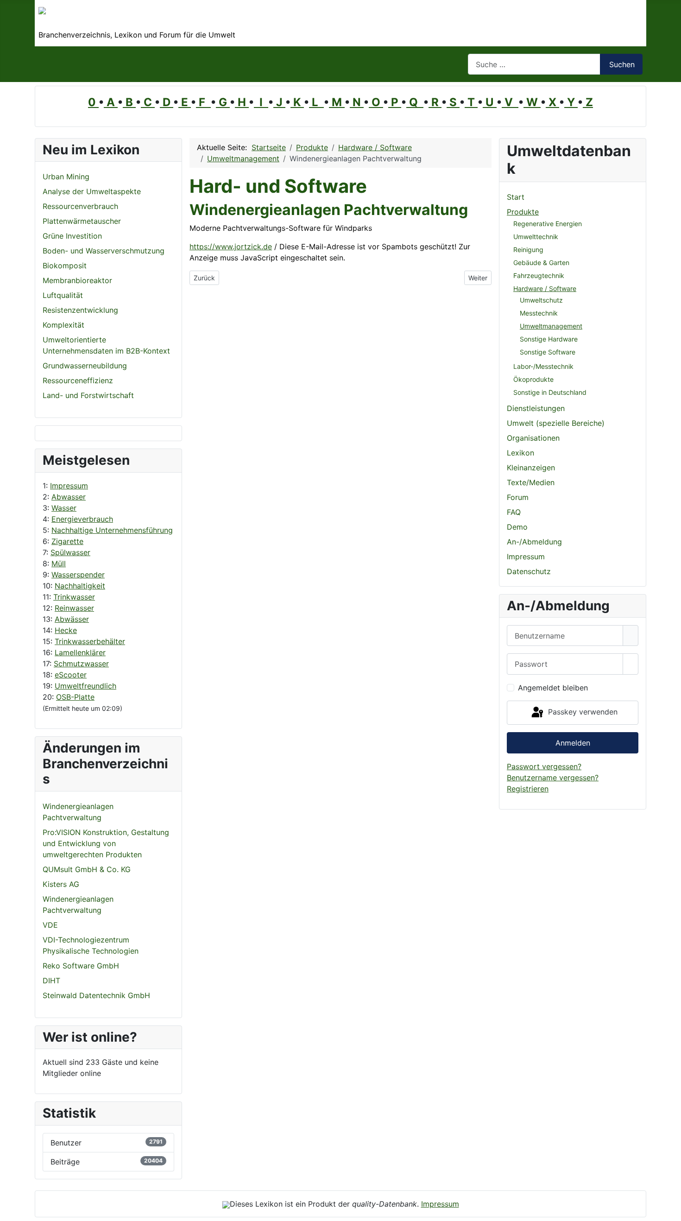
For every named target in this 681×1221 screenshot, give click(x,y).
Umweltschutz (541, 300)
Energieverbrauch (82, 519)
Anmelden (572, 742)
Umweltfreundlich (85, 685)
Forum (518, 497)
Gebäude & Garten (541, 262)
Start (515, 197)
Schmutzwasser (81, 663)
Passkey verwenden (582, 711)
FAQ (514, 512)
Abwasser (68, 496)
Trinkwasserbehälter (90, 641)
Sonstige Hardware (549, 339)
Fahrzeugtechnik (538, 275)
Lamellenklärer (80, 652)
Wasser (63, 507)
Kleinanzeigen (531, 467)
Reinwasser (74, 608)
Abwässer (72, 619)
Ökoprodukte (533, 379)
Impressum (69, 485)
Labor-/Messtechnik (543, 366)
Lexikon (520, 452)
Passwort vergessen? (544, 766)
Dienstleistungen (536, 408)
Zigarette (67, 541)
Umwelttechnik (535, 236)
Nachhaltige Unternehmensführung (112, 530)
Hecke (66, 630)
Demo (517, 526)
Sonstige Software (547, 352)
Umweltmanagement (551, 326)
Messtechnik (539, 313)
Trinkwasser (74, 596)
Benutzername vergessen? (553, 777)
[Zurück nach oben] (669, 1209)
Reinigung (528, 249)
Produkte (523, 211)
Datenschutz (529, 571)
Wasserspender (78, 574)
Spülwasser (70, 552)
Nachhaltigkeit (80, 585)
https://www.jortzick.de (230, 246)
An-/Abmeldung (534, 541)
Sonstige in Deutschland (549, 392)
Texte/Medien (531, 482)
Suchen (622, 64)
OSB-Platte (75, 697)
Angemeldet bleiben (553, 687)
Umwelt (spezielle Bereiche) (556, 423)
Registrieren (528, 788)
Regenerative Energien (547, 224)
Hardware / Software (544, 288)
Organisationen (533, 438)
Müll (58, 563)
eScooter (71, 674)
